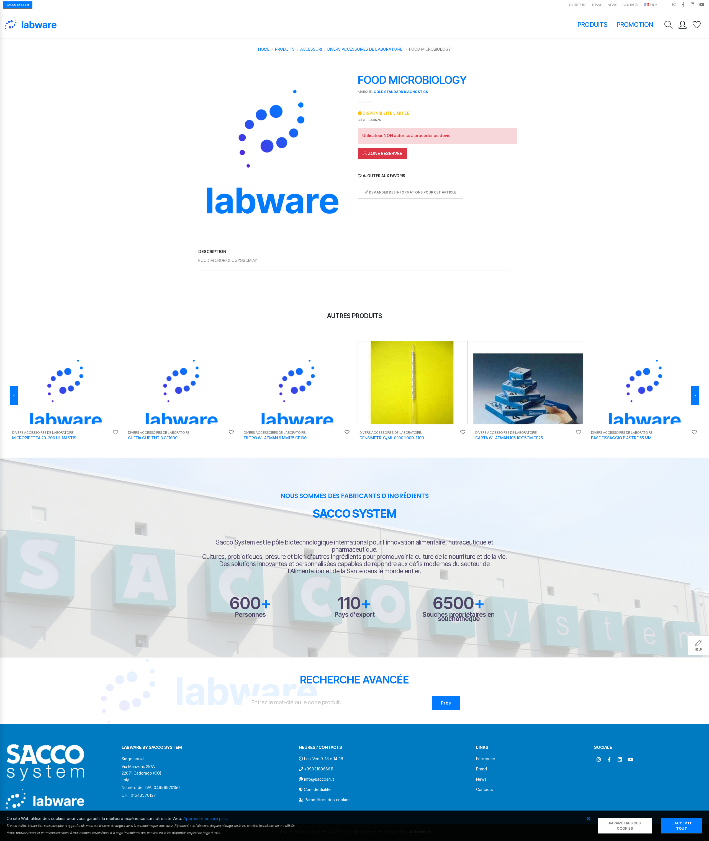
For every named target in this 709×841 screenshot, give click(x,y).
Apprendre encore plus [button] (205, 818)
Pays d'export (355, 614)
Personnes (250, 614)
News (612, 5)
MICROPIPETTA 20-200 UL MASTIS (44, 437)
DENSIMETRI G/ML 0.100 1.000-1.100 (391, 437)
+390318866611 (318, 769)
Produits (592, 24)
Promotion (635, 24)
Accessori (311, 49)
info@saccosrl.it (319, 779)
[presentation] (14, 395)
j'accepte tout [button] (681, 825)
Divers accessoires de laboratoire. (365, 49)
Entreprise (578, 5)
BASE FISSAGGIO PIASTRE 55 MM (621, 437)
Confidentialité (317, 789)
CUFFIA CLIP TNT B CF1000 (153, 437)
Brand (597, 5)
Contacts (630, 5)
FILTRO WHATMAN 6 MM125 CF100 (275, 437)
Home (263, 49)
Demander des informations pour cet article (412, 192)
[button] (588, 819)
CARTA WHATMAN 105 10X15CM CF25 (509, 437)
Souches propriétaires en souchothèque (459, 616)
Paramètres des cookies (328, 799)
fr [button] (651, 5)
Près (446, 703)
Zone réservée (384, 153)
